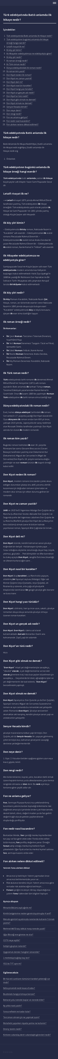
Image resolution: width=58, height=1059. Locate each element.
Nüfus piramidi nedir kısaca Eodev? (19, 988)
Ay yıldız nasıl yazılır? (12, 1005)
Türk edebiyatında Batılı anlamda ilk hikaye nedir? (29, 35)
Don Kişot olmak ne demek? (19, 103)
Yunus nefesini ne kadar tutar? (16, 1011)
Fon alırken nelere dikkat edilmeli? (22, 124)
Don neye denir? (13, 110)
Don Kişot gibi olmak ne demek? (21, 99)
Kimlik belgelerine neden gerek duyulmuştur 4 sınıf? (27, 913)
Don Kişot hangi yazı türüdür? (19, 89)
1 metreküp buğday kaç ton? (16, 957)
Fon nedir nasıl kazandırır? (18, 121)
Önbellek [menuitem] (10, 158)
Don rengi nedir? (13, 113)
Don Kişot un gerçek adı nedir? (20, 92)
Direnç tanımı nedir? (12, 1029)
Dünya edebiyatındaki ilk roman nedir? (24, 67)
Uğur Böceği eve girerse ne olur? (18, 934)
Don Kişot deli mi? (14, 82)
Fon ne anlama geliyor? (17, 117)
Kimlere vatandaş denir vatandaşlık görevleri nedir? (27, 1034)
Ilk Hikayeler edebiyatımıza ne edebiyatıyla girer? (29, 53)
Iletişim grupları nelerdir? (14, 946)
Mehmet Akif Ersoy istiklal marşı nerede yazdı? (24, 928)
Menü (53, 3)
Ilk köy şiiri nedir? (14, 57)
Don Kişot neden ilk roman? (19, 74)
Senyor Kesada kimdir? (17, 106)
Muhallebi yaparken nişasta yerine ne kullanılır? (24, 1023)
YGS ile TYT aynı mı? (12, 963)
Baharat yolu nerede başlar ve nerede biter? (23, 999)
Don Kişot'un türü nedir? (17, 96)
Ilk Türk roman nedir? (16, 64)
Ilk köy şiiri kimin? (14, 50)
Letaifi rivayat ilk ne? (15, 46)
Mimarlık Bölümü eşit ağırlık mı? (17, 907)
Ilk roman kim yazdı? (15, 71)
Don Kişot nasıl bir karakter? (19, 85)
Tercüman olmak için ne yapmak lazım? (21, 1017)
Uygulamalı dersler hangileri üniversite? (21, 952)
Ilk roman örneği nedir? (17, 60)
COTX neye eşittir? (11, 940)
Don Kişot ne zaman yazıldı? (19, 78)
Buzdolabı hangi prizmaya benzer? (19, 994)
